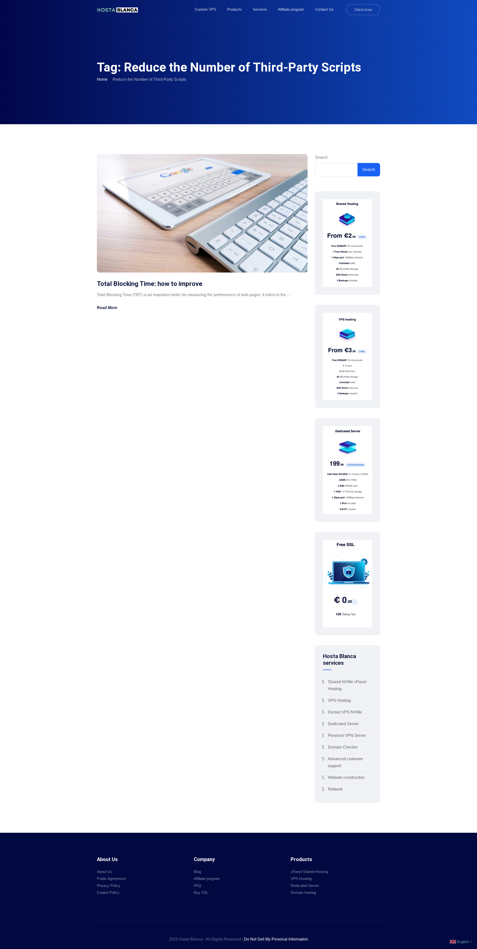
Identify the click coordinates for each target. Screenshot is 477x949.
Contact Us (324, 9)
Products (234, 9)
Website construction (346, 777)
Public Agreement (111, 878)
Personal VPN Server (347, 735)
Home (102, 79)
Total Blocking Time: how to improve (149, 283)
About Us (104, 872)
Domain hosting (303, 892)
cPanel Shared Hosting (309, 872)
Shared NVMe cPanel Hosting (347, 685)
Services (260, 9)
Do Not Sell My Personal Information (276, 939)
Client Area (363, 9)
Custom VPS (205, 9)
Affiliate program (291, 9)
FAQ (197, 885)
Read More (107, 308)
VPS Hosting (339, 700)
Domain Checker (343, 747)
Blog (197, 872)
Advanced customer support (345, 762)
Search (321, 157)
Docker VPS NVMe (345, 712)
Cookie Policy (108, 892)
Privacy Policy (108, 885)
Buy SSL (201, 892)
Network (335, 789)
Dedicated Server (343, 724)
